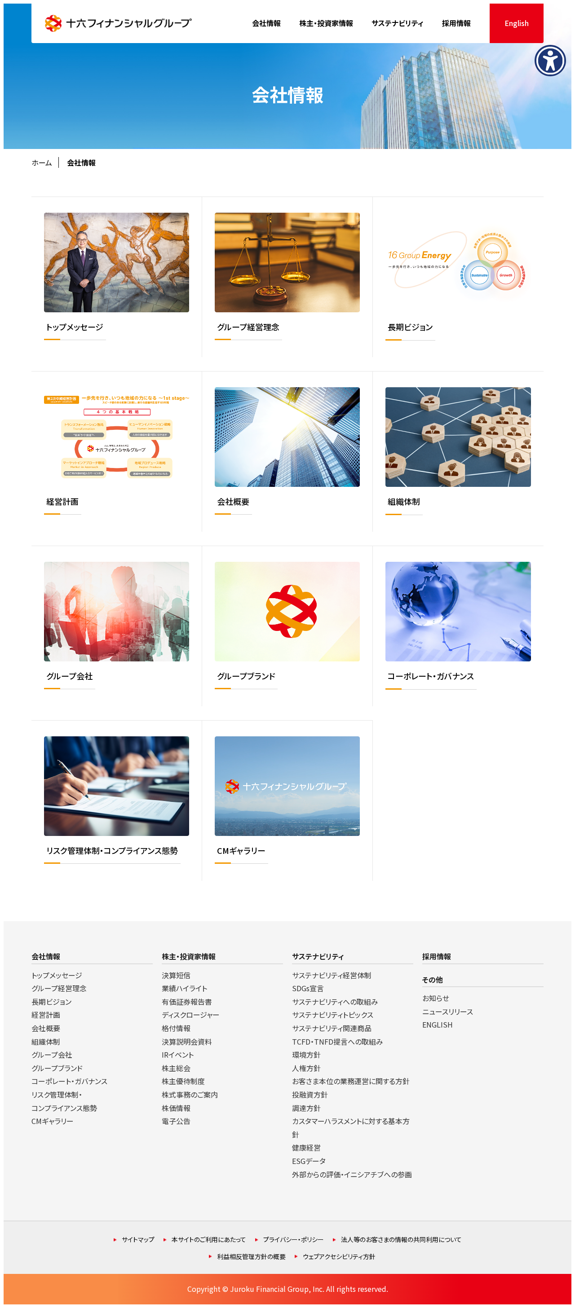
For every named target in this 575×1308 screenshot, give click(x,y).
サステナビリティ (318, 956)
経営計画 (45, 1014)
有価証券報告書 (187, 1001)
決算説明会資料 (187, 1041)
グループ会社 (51, 1054)
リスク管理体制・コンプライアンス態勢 (64, 1101)
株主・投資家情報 (189, 956)
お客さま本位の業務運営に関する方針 (351, 1081)
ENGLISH (437, 1024)
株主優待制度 (183, 1081)
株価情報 (176, 1107)
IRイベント (178, 1054)
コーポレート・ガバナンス (69, 1081)
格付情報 (176, 1028)
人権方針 (306, 1068)
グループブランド (57, 1068)
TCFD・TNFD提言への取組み (337, 1041)
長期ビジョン (51, 1001)
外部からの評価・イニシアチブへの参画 (352, 1174)
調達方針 (306, 1107)
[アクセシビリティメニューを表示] (550, 60)
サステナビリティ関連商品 (332, 1028)
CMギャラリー (52, 1121)
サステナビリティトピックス (332, 1014)
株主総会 (176, 1068)
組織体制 (45, 1041)
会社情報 (45, 956)
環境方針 (306, 1054)
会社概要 (45, 1028)
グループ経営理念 (59, 988)
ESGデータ (309, 1160)
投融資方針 (310, 1094)
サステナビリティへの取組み (335, 1001)
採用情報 (436, 956)
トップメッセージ (56, 975)
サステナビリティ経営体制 (332, 975)
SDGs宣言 (308, 988)
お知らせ (435, 998)
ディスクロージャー (191, 1014)
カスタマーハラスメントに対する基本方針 (351, 1128)
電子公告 (176, 1121)
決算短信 (176, 975)
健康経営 (306, 1147)
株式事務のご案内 (190, 1094)
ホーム (41, 162)
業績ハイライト (184, 988)
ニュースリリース (447, 1011)
